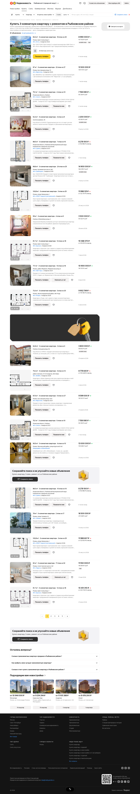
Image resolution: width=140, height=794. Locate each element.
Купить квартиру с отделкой (78, 755)
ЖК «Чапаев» (37, 518)
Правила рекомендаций (77, 768)
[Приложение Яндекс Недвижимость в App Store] (119, 781)
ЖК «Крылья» (37, 246)
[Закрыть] (129, 14)
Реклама (26, 768)
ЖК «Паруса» (37, 568)
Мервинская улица (53, 269)
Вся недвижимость (16, 768)
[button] (84, 3)
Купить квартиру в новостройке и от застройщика (84, 753)
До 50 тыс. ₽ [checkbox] (30, 331)
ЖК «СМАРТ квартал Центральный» (44, 196)
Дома (41, 731)
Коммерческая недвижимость (49, 725)
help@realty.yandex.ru (47, 780)
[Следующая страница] (67, 616)
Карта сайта (98, 768)
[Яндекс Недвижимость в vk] (122, 768)
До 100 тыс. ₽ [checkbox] (56, 331)
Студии (71, 728)
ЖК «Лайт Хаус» (38, 270)
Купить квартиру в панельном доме (80, 758)
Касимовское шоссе (44, 169)
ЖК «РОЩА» (37, 295)
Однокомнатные (74, 720)
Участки (42, 720)
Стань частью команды (39, 768)
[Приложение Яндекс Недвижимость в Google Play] (122, 781)
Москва (12, 720)
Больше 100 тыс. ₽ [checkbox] (20, 336)
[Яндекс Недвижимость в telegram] (129, 768)
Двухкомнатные (74, 725)
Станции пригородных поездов (112, 722)
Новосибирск (14, 725)
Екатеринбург (14, 728)
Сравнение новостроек (109, 725)
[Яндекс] (126, 790)
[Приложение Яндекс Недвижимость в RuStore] (128, 781)
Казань (12, 731)
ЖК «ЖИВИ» (37, 376)
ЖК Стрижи (36, 148)
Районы (104, 720)
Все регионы (106, 728)
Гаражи (42, 722)
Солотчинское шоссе (44, 566)
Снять (12, 744)
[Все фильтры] (12, 15)
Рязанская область (38, 95)
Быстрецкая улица (43, 70)
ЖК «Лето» (36, 42)
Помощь (89, 768)
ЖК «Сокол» (36, 97)
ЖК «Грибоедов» (38, 171)
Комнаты (42, 728)
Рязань (35, 40)
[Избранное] (80, 3)
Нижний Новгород (15, 733)
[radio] (51, 616)
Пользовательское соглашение (58, 768)
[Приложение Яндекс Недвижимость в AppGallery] (125, 781)
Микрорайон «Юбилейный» (41, 448)
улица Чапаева (42, 516)
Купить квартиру (74, 744)
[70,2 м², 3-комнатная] (21, 381)
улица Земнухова (43, 194)
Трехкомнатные (74, 722)
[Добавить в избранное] (53, 56)
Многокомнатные (74, 731)
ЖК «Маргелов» (38, 72)
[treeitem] (15, 8)
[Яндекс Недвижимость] (20, 3)
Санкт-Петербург (15, 722)
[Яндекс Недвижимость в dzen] (125, 768)
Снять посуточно (15, 747)
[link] (126, 3)
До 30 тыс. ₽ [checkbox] (18, 331)
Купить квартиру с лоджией (78, 747)
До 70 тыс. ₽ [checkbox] (43, 331)
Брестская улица (43, 40)
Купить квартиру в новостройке (79, 750)
